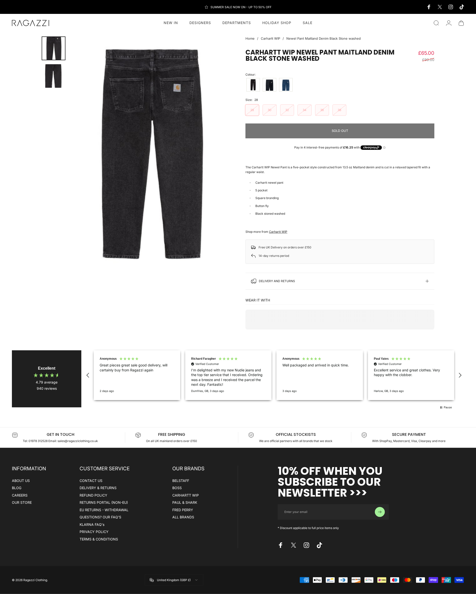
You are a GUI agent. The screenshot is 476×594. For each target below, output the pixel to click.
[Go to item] (53, 48)
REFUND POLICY (93, 495)
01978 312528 (38, 441)
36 (322, 110)
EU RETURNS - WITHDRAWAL (104, 510)
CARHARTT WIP (185, 495)
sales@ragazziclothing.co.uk (78, 441)
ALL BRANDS (183, 517)
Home (250, 38)
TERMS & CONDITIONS (99, 539)
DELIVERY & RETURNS (98, 488)
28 (252, 110)
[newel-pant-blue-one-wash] (269, 85)
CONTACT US (91, 480)
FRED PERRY (182, 510)
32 (287, 110)
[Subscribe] (380, 512)
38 (339, 110)
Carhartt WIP (270, 38)
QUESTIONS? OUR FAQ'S (100, 517)
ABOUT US (21, 480)
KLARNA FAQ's (92, 524)
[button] (88, 375)
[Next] (218, 154)
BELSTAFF (180, 480)
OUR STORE (22, 502)
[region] (274, 375)
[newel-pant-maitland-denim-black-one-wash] (253, 85)
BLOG (16, 488)
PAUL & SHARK (184, 502)
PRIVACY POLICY (94, 532)
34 (304, 110)
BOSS (177, 488)
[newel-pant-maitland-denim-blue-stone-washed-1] (286, 85)
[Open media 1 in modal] (150, 154)
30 (269, 110)
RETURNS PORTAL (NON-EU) (104, 502)
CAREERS (20, 495)
